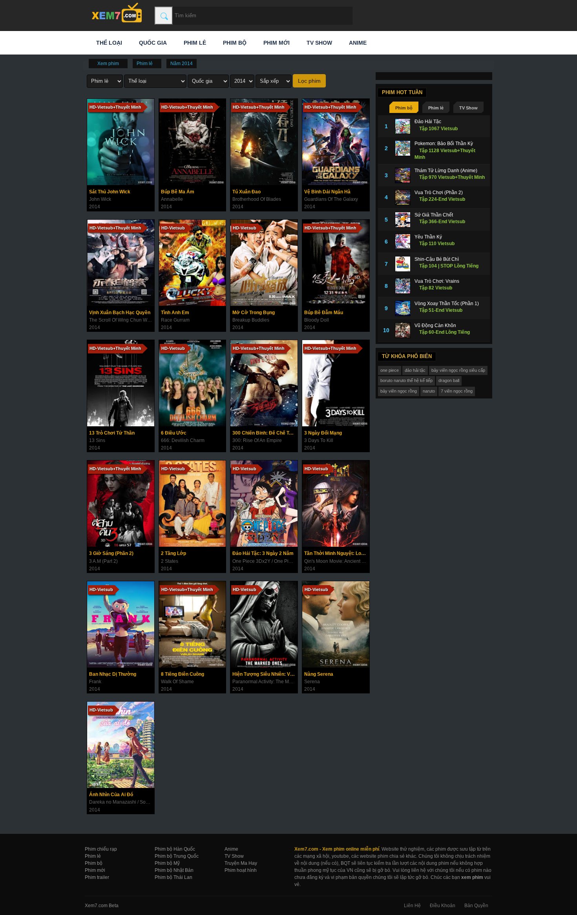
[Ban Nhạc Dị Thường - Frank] (120, 624)
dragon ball (448, 380)
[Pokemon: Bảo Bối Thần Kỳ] (403, 148)
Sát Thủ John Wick (109, 192)
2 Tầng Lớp (173, 553)
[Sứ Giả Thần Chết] (403, 219)
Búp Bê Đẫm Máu (323, 312)
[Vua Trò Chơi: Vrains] (403, 286)
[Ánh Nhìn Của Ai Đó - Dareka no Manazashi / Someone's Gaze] (120, 745)
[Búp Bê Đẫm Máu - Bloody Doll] (335, 263)
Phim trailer (97, 877)
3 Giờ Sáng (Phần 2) (111, 553)
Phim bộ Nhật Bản (174, 870)
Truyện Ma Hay (241, 863)
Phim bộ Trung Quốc (177, 856)
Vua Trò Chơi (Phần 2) (438, 192)
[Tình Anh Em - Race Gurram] (192, 263)
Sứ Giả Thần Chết (433, 215)
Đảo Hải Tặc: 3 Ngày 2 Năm (263, 553)
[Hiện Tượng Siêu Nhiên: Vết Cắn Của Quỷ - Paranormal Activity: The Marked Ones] (264, 624)
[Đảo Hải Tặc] (403, 126)
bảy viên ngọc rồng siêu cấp (458, 370)
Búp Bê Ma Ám (177, 192)
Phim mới (276, 43)
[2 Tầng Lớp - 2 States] (192, 503)
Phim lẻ (194, 43)
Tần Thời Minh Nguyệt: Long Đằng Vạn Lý (336, 553)
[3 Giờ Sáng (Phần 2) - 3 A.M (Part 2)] (120, 503)
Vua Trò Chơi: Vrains (436, 281)
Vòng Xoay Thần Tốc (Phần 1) (446, 303)
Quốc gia (152, 43)
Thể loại (108, 43)
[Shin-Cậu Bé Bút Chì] (403, 264)
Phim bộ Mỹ (167, 863)
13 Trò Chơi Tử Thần (112, 433)
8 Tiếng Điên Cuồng (182, 674)
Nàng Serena (318, 674)
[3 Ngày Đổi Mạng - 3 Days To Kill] (335, 383)
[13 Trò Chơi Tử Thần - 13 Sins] (120, 383)
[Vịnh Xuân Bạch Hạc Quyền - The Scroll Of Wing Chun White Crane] (120, 263)
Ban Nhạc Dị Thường (112, 674)
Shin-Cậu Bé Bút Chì (436, 259)
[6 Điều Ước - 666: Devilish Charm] (192, 383)
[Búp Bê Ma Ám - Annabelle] (192, 142)
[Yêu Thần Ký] (403, 241)
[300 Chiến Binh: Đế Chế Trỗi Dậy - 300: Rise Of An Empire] (264, 383)
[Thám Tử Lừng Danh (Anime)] (403, 175)
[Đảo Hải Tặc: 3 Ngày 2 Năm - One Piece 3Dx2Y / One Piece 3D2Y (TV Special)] (264, 503)
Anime (357, 43)
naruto (429, 391)
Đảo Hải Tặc (427, 121)
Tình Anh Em (175, 312)
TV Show (318, 43)
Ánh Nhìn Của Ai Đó (111, 794)
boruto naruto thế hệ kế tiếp (406, 380)
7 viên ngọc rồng (457, 391)
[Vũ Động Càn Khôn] (403, 330)
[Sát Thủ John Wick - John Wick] (120, 142)
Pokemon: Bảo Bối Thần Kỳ (443, 143)
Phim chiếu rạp (101, 849)
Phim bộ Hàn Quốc (175, 849)
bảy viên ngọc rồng (398, 391)
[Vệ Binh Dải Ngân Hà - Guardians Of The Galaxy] (335, 142)
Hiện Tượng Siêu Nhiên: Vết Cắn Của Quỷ (265, 674)
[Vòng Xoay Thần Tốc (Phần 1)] (403, 308)
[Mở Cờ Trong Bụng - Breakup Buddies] (264, 263)
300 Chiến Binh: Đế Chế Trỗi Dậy (265, 433)
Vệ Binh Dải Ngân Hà (327, 192)
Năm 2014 (181, 63)
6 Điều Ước (173, 433)
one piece (389, 370)
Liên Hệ (412, 905)
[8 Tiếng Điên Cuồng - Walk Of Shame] (192, 624)
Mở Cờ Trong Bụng (253, 312)
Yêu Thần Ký (428, 237)
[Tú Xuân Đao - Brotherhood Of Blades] (264, 142)
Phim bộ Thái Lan (173, 877)
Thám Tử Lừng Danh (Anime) (445, 170)
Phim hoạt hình (241, 870)
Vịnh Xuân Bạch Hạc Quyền (119, 312)
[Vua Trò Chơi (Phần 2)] (403, 197)
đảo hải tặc (415, 370)
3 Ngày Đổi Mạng (323, 433)
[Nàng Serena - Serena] (335, 624)
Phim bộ (234, 43)
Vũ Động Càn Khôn (435, 325)
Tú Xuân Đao (246, 192)
